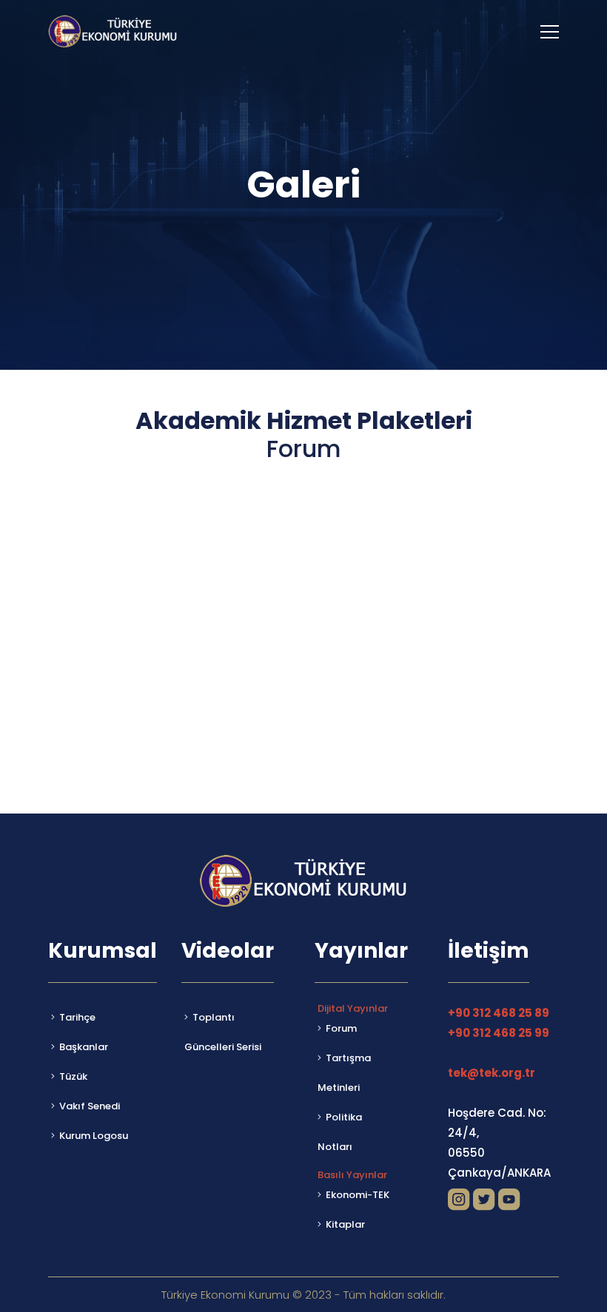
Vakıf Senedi (89, 1106)
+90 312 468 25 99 (498, 1033)
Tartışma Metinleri (344, 1073)
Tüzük (73, 1076)
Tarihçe (77, 1017)
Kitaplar (345, 1224)
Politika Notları (340, 1132)
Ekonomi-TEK (357, 1195)
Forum (341, 1028)
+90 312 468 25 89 (498, 1013)
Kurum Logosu (93, 1136)
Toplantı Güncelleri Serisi (222, 1032)
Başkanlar (83, 1047)
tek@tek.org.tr (491, 1073)
